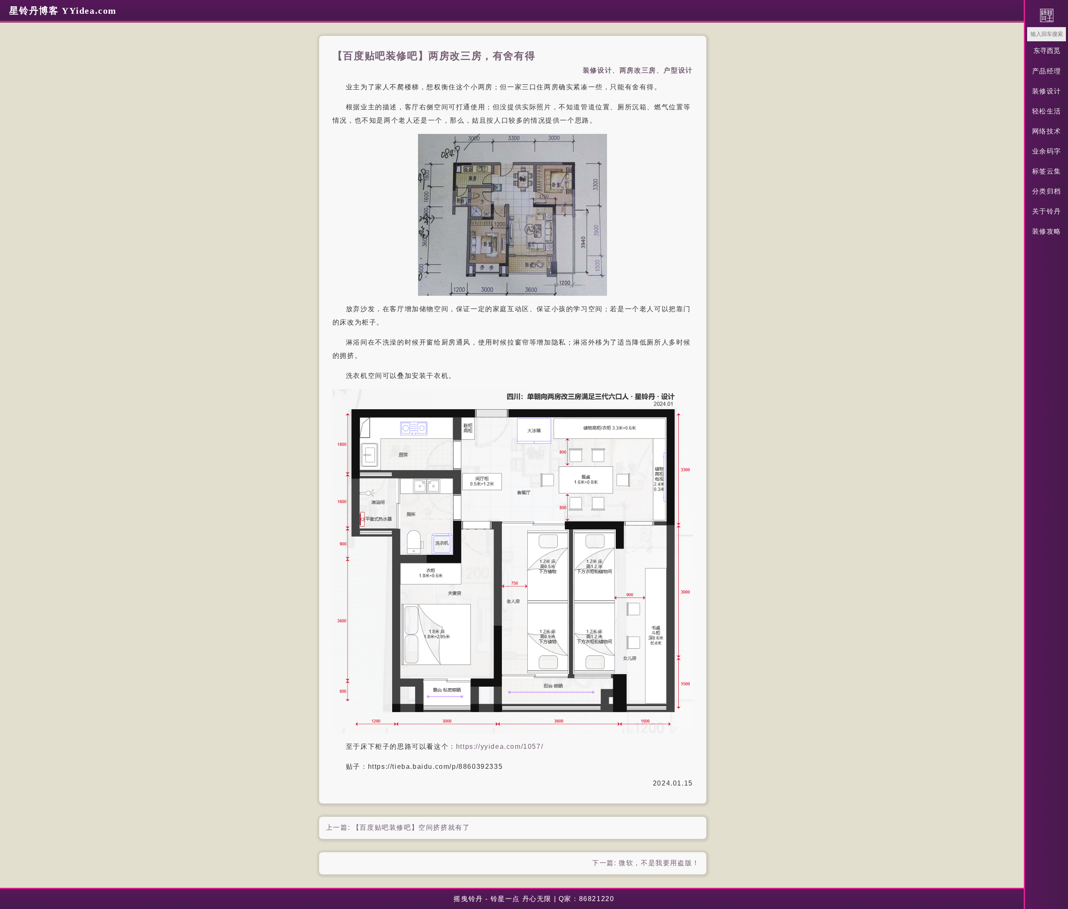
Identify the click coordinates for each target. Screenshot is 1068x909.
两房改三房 (638, 70)
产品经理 (1046, 71)
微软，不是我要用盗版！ (659, 862)
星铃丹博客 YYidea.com (62, 10)
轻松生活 (1046, 111)
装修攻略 (1046, 231)
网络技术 (1046, 131)
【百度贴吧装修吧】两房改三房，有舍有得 (433, 55)
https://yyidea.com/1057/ (499, 746)
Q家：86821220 (587, 898)
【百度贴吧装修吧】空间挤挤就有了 (411, 827)
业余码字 (1046, 151)
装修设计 (1046, 91)
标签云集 (1046, 171)
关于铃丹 (1046, 211)
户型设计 (678, 70)
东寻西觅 (1046, 50)
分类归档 (1046, 191)
